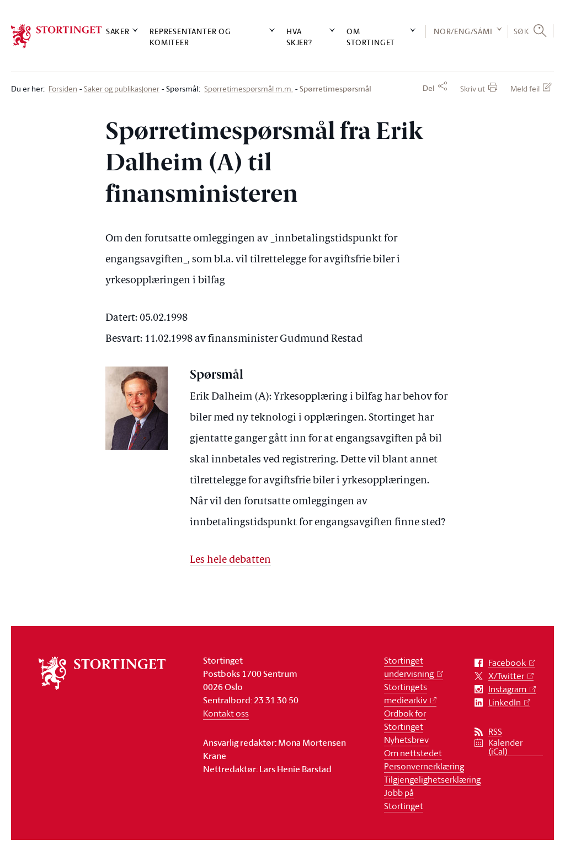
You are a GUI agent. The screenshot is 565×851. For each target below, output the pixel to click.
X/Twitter (506, 676)
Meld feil (525, 88)
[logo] (56, 36)
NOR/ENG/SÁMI (463, 31)
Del (429, 88)
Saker (118, 31)
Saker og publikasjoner (121, 89)
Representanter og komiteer (190, 36)
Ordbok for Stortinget (405, 719)
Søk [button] (521, 31)
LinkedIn (504, 702)
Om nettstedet (413, 753)
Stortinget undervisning (409, 667)
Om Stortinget (371, 36)
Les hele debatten (230, 560)
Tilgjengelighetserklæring (432, 779)
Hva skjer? (299, 36)
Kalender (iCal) (505, 747)
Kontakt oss (226, 713)
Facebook (507, 662)
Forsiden (63, 89)
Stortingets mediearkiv (405, 693)
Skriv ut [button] (472, 88)
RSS (495, 731)
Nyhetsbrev (406, 740)
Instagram (507, 689)
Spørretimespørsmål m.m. (248, 89)
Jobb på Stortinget (403, 799)
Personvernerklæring (424, 766)
